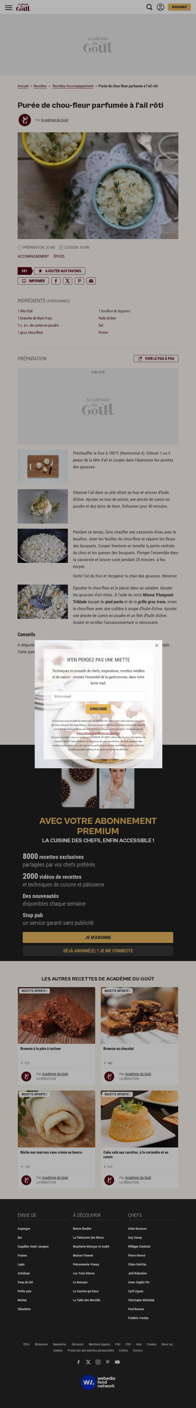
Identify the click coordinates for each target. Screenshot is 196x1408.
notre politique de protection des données (98, 733)
